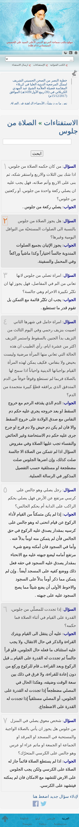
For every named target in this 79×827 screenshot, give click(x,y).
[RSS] (70, 52)
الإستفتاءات (39, 64)
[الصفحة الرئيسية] (76, 52)
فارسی (51, 818)
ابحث (37, 153)
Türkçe (43, 824)
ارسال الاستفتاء (20, 64)
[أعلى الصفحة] (5, 818)
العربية (65, 818)
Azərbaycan (60, 824)
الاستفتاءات (61, 123)
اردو (38, 818)
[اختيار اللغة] (65, 52)
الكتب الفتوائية (57, 64)
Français (27, 824)
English (24, 818)
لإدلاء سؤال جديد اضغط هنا (55, 796)
